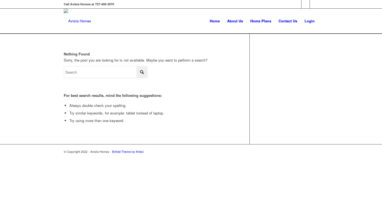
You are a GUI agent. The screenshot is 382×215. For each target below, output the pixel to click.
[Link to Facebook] (297, 4)
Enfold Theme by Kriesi (127, 151)
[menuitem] (214, 21)
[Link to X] (305, 4)
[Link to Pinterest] (314, 4)
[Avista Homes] (77, 21)
